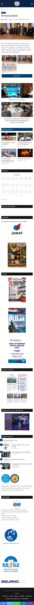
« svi (2, 199)
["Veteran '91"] (17, 3)
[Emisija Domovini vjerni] (25, 153)
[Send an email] (6, 19)
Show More (16, 76)
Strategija (22, 596)
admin (3, 19)
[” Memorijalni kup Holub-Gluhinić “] (5, 454)
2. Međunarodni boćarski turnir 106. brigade (25, 143)
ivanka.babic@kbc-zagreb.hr (12, 519)
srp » (5, 199)
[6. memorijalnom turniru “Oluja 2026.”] (8, 137)
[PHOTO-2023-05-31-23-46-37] (9, 68)
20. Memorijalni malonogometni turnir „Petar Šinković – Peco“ (8, 160)
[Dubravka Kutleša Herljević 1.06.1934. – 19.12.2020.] (5, 466)
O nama (11, 596)
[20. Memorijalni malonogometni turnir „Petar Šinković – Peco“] (8, 153)
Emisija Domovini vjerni (24, 158)
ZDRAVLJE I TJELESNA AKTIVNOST (14, 459)
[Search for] (32, 4)
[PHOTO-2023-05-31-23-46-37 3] (24, 59)
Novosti (9, 9)
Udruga (16, 596)
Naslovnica (5, 596)
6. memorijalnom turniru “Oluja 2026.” (8, 143)
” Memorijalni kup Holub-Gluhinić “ (21, 452)
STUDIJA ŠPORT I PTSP (10, 440)
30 (21, 195)
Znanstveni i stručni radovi (13, 598)
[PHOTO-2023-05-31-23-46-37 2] (9, 58)
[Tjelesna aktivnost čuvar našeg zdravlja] (5, 447)
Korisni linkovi (24, 598)
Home (4, 9)
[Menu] (2, 4)
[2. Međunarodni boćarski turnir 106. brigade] (25, 137)
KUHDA (17, 593)
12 (3, 188)
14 (12, 188)
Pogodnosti (29, 596)
